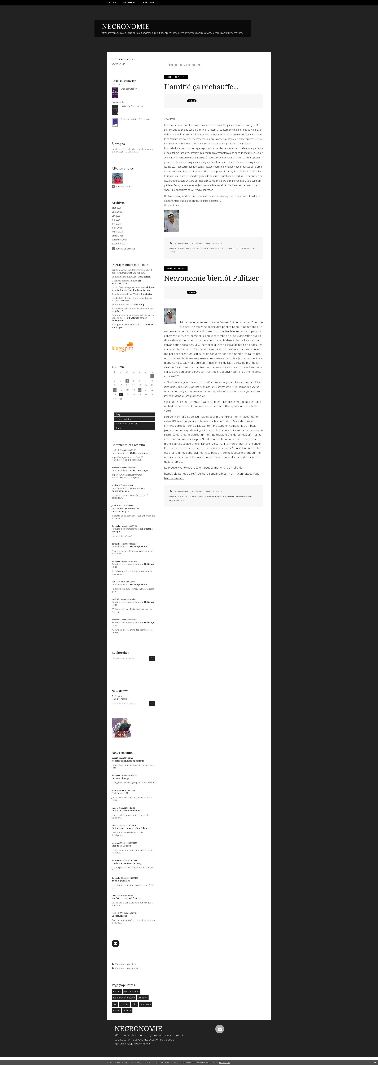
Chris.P (116, 508)
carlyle (179, 496)
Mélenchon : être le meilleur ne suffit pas (133, 308)
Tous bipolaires (121, 880)
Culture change (139, 453)
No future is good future (126, 898)
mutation (117, 991)
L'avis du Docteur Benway (127, 863)
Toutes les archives (125, 248)
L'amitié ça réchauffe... (201, 87)
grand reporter (235, 248)
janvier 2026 (117, 235)
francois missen (198, 496)
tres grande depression (124, 997)
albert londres (183, 248)
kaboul (247, 248)
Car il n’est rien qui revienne (127, 287)
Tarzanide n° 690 (121, 304)
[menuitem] (113, 2)
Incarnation (144, 277)
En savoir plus (224, 1062)
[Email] (115, 943)
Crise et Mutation (124, 419)
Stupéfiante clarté (120, 294)
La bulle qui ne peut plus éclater (130, 828)
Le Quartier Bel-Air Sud (132, 273)
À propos (148, 2)
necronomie (118, 453)
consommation (131, 991)
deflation (127, 1010)
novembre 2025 (119, 243)
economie (143, 997)
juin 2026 (116, 216)
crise (115, 1004)
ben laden (197, 248)
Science (119, 428)
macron (116, 1010)
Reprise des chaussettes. (125, 529)
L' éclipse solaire (120, 281)
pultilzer (181, 500)
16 (114, 389)
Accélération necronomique (128, 489)
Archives (129, 2)
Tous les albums (124, 186)
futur (134, 1004)
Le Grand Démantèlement (126, 810)
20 (139, 389)
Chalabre (124, 300)
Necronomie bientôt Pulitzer (211, 278)
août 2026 (116, 208)
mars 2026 (117, 227)
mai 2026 (116, 219)
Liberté (119, 311)
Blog (118, 414)
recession (124, 1004)
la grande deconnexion (126, 423)
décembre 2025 (119, 239)
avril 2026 (116, 223)
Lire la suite (133, 151)
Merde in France (121, 845)
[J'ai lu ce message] (375, 1062)
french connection (216, 496)
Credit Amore (119, 916)
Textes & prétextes (142, 294)
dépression (145, 1004)
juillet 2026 (117, 212)
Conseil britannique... (123, 277)
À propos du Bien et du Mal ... (126, 324)
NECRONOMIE (126, 27)
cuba (186, 496)
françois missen (211, 248)
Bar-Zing (139, 304)
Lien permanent (181, 243)
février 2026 (117, 231)
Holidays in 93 (138, 546)
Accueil (111, 2)
